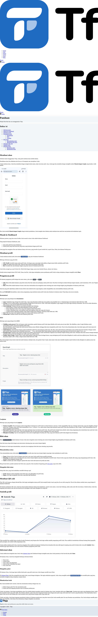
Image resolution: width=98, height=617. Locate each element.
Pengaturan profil (7, 134)
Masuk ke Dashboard (8, 131)
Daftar (3, 62)
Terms (4, 615)
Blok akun (5, 139)
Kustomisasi (10, 135)
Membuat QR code (8, 143)
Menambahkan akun (12, 141)
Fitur (4, 52)
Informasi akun (7, 146)
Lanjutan (9, 138)
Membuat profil (7, 132)
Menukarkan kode (11, 149)
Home (4, 50)
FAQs (4, 54)
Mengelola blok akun (12, 142)
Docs (4, 56)
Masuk (1, 60)
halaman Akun (26, 553)
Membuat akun (7, 130)
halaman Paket (5, 575)
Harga (4, 53)
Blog (4, 57)
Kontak (5, 612)
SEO (8, 136)
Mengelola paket (11, 148)
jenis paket (50, 463)
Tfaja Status (4, 609)
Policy (4, 613)
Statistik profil (6, 145)
